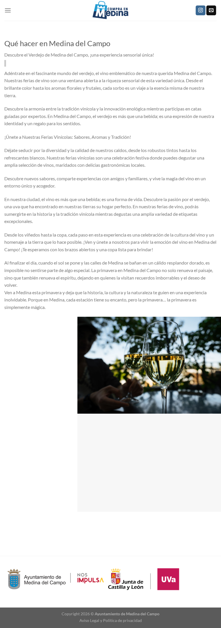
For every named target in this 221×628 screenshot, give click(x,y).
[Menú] (7, 10)
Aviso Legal (89, 620)
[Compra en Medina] (110, 10)
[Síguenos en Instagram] (200, 10)
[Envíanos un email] (211, 10)
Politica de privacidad (122, 620)
